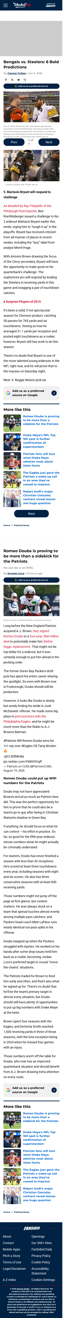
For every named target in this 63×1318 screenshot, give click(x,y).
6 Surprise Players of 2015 (22, 301)
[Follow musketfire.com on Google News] (54, 393)
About (7, 1236)
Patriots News (21, 525)
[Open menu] (6, 5)
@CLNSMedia (14, 756)
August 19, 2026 (14, 770)
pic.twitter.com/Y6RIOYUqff (23, 761)
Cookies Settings (43, 1280)
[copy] (24, 79)
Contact (8, 1243)
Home (7, 525)
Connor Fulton (17, 73)
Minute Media (23, 1289)
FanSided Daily (41, 1249)
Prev (14, 142)
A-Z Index (9, 1280)
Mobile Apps (11, 1249)
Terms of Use (12, 1262)
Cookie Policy (40, 1262)
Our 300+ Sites (41, 1243)
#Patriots (10, 740)
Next (49, 142)
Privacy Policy (41, 1256)
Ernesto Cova (16, 573)
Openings (38, 1236)
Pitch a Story (11, 1256)
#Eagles (27, 746)
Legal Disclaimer (14, 1268)
